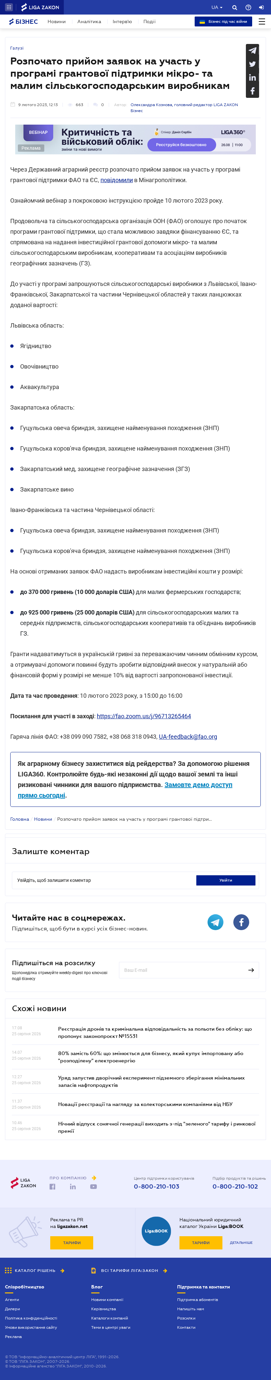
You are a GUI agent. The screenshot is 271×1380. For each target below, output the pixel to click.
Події (149, 21)
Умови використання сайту (31, 1327)
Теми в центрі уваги (110, 1327)
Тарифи (72, 1243)
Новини (57, 21)
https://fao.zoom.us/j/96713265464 (144, 716)
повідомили (116, 180)
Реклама (13, 1336)
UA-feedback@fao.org (188, 736)
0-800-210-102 (235, 1187)
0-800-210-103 (156, 1187)
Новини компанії (107, 1299)
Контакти (186, 1327)
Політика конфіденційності (31, 1318)
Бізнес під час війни (227, 21)
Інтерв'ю (122, 21)
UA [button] (215, 7)
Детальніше (241, 1242)
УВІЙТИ (225, 880)
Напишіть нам (190, 1309)
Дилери (12, 1309)
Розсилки (186, 1318)
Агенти (12, 1299)
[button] (9, 7)
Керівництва (103, 1309)
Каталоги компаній (109, 1318)
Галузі (17, 48)
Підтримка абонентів (197, 1299)
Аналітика (89, 21)
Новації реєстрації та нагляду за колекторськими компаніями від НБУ (145, 1104)
